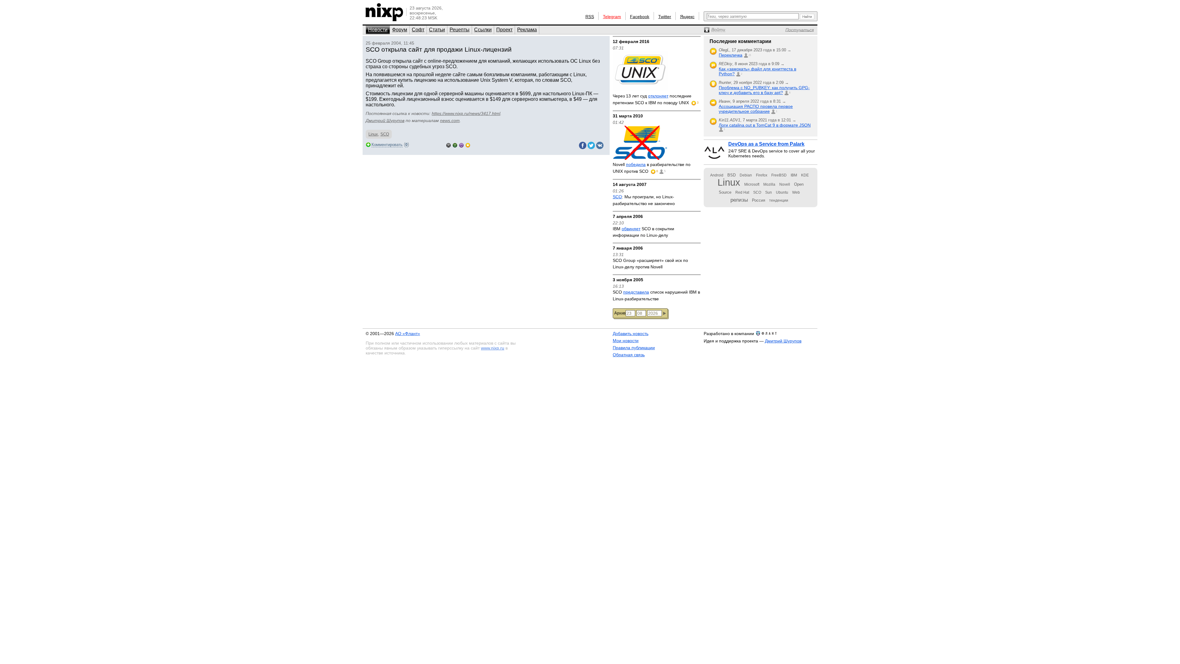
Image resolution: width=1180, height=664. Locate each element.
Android (716, 175)
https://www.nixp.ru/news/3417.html (466, 113)
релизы (739, 200)
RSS (589, 16)
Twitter (664, 16)
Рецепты (460, 29)
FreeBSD (779, 175)
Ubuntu (782, 192)
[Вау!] (468, 145)
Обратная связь (629, 354)
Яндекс (687, 16)
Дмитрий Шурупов (385, 120)
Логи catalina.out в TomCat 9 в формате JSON (765, 125)
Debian (746, 175)
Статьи (437, 29)
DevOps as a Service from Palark (766, 144)
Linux (373, 134)
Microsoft (751, 184)
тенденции (778, 200)
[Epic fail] (448, 145)
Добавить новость (630, 333)
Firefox (761, 175)
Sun (768, 192)
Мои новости (626, 340)
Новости (377, 29)
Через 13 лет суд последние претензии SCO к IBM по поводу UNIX (652, 99)
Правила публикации (634, 347)
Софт (418, 29)
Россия (758, 200)
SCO (384, 134)
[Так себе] (455, 145)
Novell (784, 184)
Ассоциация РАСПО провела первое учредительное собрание (756, 109)
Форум (399, 29)
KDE (805, 175)
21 (750, 55)
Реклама (527, 29)
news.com (450, 120)
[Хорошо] (461, 145)
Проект (504, 29)
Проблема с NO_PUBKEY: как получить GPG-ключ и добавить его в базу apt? (764, 90)
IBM (794, 175)
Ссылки (483, 29)
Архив (620, 313)
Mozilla (769, 184)
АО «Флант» (407, 333)
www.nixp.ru (492, 348)
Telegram (612, 16)
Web (796, 192)
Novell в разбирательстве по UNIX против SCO (651, 168)
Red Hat (742, 192)
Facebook (639, 16)
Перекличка (730, 55)
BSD (731, 175)
